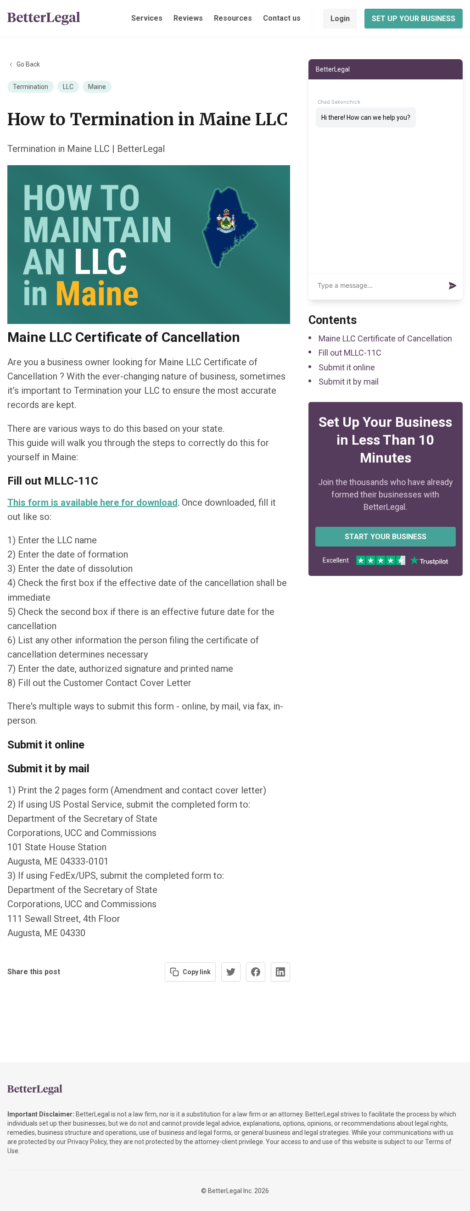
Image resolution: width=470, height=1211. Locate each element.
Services (146, 18)
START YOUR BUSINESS (385, 536)
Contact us (282, 18)
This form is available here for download (92, 502)
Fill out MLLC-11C (350, 352)
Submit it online (347, 367)
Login (340, 18)
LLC (68, 86)
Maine (97, 86)
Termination (30, 86)
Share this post (33, 971)
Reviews (188, 18)
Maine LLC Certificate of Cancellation (385, 338)
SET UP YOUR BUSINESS (413, 18)
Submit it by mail (349, 381)
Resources (233, 18)
